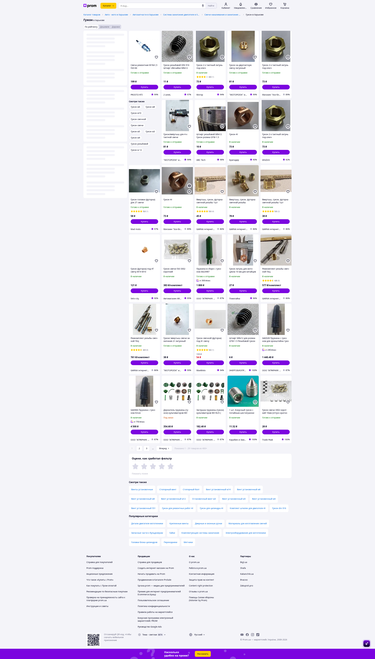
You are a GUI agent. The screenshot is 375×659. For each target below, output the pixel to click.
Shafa (243, 568)
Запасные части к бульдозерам (147, 532)
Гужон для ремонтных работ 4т (177, 508)
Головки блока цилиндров (144, 542)
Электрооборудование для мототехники (246, 532)
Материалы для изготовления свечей (248, 523)
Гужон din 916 (279, 508)
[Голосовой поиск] (202, 6)
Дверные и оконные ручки (208, 523)
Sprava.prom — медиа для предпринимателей (161, 585)
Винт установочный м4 (264, 498)
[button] (144, 87)
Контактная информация (201, 573)
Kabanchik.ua (247, 573)
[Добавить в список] (156, 57)
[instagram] (252, 634)
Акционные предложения (99, 573)
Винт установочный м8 (143, 498)
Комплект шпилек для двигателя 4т (248, 508)
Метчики (188, 542)
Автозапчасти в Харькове (145, 14)
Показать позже (140, 473)
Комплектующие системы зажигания (200, 532)
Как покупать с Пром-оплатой (101, 585)
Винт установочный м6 (248, 489)
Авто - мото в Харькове (116, 14)
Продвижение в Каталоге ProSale (154, 579)
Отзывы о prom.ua (198, 591)
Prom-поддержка (94, 568)
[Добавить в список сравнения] (189, 185)
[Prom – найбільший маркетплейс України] (89, 6)
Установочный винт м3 (204, 498)
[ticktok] (258, 634)
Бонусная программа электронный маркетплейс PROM (155, 619)
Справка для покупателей (99, 562)
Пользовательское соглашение (153, 600)
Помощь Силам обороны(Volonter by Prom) (201, 599)
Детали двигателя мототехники (147, 523)
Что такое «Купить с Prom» (99, 579)
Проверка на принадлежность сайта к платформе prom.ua (105, 599)
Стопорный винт (167, 489)
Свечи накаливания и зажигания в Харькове (222, 14)
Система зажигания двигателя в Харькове (181, 14)
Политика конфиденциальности (154, 606)
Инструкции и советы (97, 606)
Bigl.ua (243, 562)
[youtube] (242, 634)
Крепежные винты (179, 523)
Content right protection (201, 585)
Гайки (172, 532)
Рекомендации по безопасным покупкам (106, 591)
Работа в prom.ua (198, 568)
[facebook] (247, 634)
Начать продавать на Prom (151, 573)
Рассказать (202, 653)
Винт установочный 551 (143, 508)
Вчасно (244, 579)
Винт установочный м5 (234, 498)
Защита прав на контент (201, 579)
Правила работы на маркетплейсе (155, 612)
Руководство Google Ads (150, 626)
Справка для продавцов (150, 562)
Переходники (170, 542)
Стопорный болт (191, 489)
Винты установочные (142, 489)
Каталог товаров (91, 14)
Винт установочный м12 (173, 498)
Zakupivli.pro (246, 585)
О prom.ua (194, 562)
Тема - (149, 634)
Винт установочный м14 (218, 489)
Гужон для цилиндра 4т (211, 508)
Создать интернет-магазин (151, 568)
